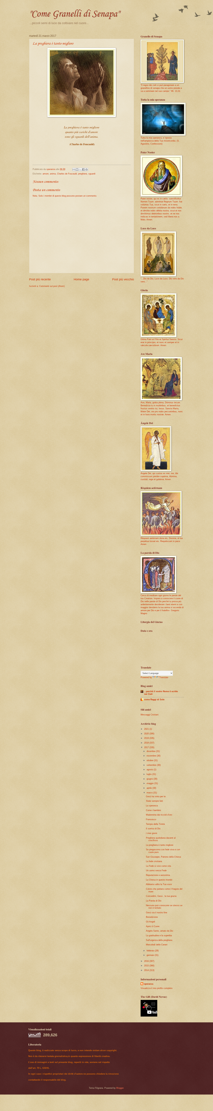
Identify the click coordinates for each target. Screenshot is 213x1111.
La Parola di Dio (153, 900)
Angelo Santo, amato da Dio (159, 931)
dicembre (151, 751)
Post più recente (40, 279)
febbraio (151, 950)
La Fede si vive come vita (158, 866)
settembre (152, 765)
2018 (146, 742)
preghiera (82, 173)
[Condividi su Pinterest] (86, 169)
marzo (150, 792)
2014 (146, 970)
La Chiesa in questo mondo (159, 880)
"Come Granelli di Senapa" (74, 14)
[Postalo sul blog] (77, 169)
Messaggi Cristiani (149, 714)
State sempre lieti (154, 801)
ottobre (150, 760)
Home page (81, 279)
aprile (149, 788)
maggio (150, 783)
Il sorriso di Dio (153, 828)
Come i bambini (153, 810)
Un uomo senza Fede (156, 870)
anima (53, 173)
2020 (146, 733)
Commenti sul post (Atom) (52, 286)
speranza (148, 984)
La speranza (152, 805)
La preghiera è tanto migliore (159, 845)
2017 (146, 747)
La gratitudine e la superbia (159, 935)
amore (46, 173)
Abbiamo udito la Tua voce (159, 884)
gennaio (151, 955)
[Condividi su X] (80, 169)
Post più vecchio (123, 279)
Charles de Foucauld (67, 173)
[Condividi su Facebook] (83, 169)
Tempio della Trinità (155, 824)
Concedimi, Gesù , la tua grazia (161, 896)
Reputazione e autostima (158, 875)
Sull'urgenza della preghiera (159, 940)
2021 (146, 729)
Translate (163, 677)
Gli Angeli (150, 921)
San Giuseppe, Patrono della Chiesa (163, 857)
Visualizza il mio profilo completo (156, 988)
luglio (149, 774)
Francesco (151, 819)
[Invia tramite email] (74, 169)
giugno (150, 779)
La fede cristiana (154, 861)
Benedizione (152, 917)
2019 (146, 738)
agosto (150, 769)
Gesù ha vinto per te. (156, 796)
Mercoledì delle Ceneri (156, 944)
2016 (146, 961)
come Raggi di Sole (154, 699)
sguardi (91, 173)
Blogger (119, 1088)
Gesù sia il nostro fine (156, 912)
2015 (146, 965)
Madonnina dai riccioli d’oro (159, 815)
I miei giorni (151, 833)
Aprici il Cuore (152, 926)
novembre (152, 755)
